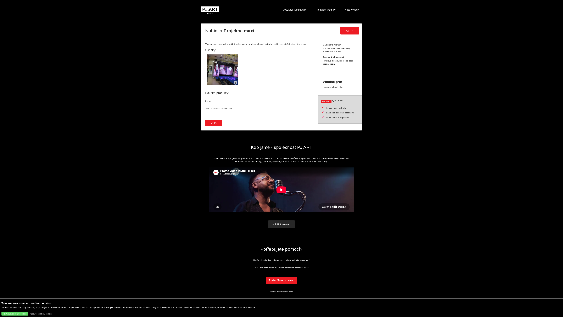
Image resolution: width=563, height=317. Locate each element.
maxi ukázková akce (333, 87)
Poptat (350, 30)
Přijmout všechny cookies (14, 314)
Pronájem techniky (326, 10)
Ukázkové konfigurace (295, 10)
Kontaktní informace (281, 224)
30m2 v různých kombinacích (218, 108)
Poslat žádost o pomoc (281, 280)
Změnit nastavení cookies (281, 291)
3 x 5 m (208, 101)
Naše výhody (352, 10)
